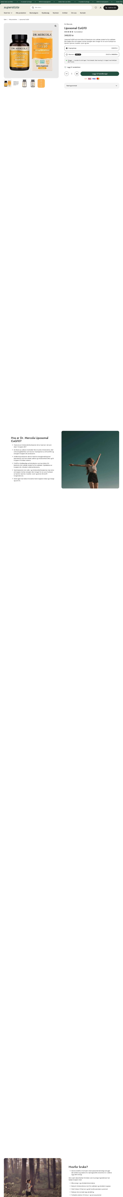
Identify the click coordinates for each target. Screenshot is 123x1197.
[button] (110, 7)
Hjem (5, 19)
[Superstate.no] (11, 7)
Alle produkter (13, 19)
